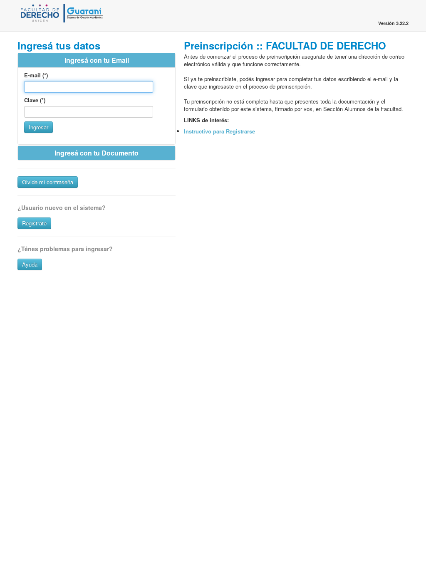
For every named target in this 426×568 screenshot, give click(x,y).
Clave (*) (34, 100)
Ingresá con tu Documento (96, 153)
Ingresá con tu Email (96, 60)
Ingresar (38, 127)
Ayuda (29, 264)
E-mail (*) (36, 75)
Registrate (34, 223)
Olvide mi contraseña (47, 182)
